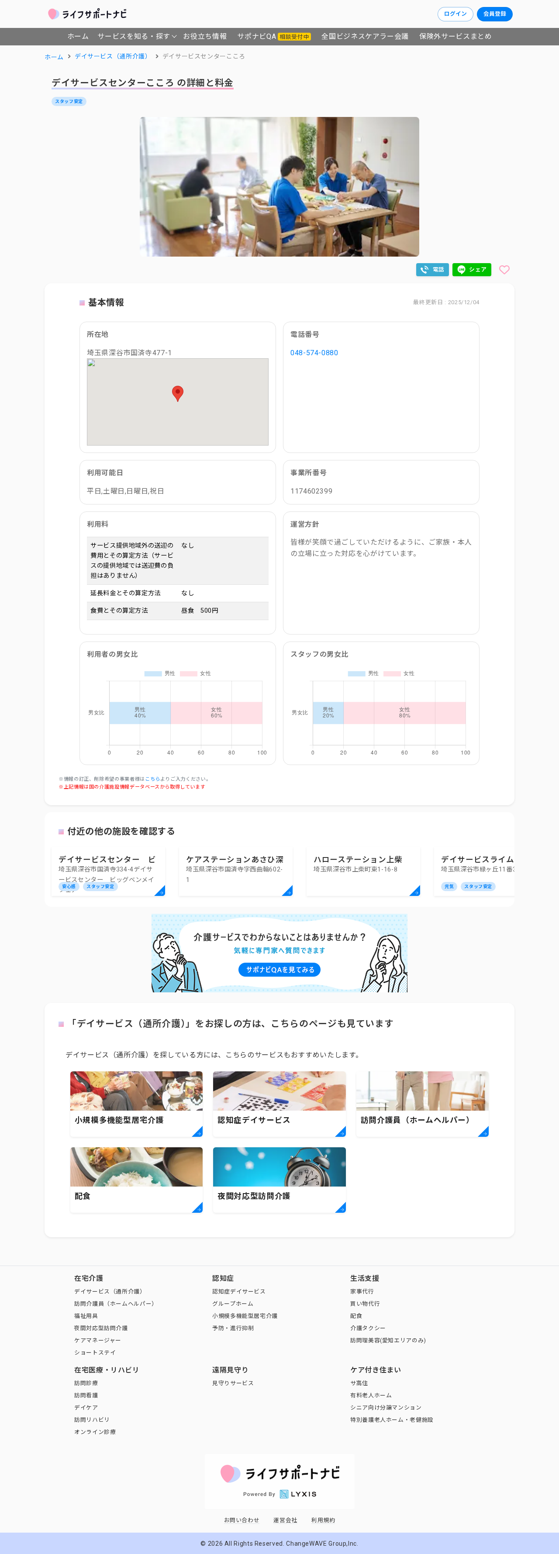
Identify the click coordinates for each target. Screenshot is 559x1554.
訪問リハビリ (92, 1420)
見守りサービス (233, 1383)
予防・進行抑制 (233, 1328)
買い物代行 (365, 1303)
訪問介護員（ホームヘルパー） (116, 1303)
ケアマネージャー (97, 1340)
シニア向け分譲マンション (386, 1407)
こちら (152, 779)
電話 (439, 269)
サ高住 (359, 1383)
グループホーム (232, 1303)
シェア (478, 269)
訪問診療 (86, 1383)
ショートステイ (95, 1352)
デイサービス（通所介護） (110, 1291)
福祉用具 (86, 1316)
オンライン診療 (95, 1432)
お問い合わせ (242, 1520)
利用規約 (323, 1520)
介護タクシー (368, 1328)
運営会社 (285, 1520)
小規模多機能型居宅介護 (245, 1316)
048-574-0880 (314, 353)
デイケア (86, 1407)
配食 (356, 1316)
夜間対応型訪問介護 (101, 1328)
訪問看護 (86, 1395)
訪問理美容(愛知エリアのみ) (388, 1340)
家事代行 (362, 1291)
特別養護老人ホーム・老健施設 (392, 1420)
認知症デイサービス (239, 1291)
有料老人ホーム (371, 1395)
